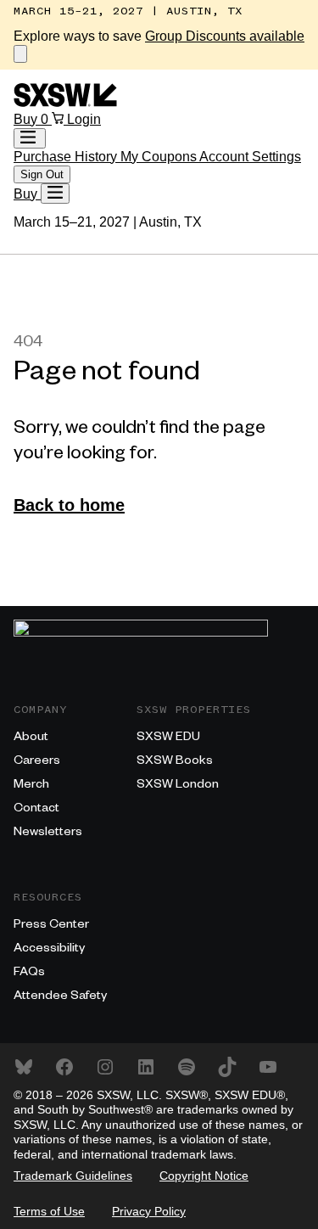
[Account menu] (30, 138)
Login (84, 119)
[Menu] (55, 193)
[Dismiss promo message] (20, 54)
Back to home (69, 505)
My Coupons (159, 156)
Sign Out (42, 174)
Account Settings (250, 156)
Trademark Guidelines (73, 1175)
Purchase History (67, 156)
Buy (27, 119)
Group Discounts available (224, 36)
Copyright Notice (203, 1175)
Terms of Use (49, 1211)
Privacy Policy (149, 1211)
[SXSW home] (65, 102)
